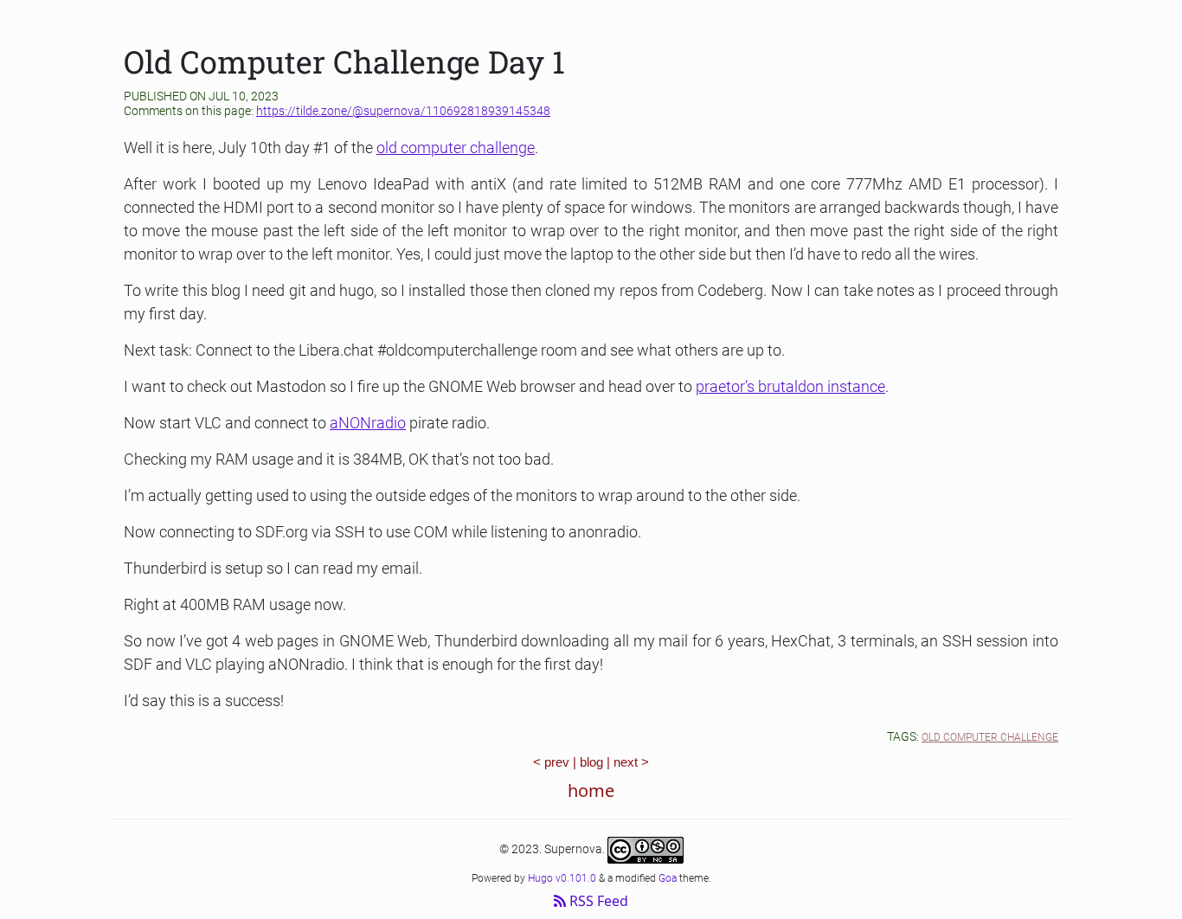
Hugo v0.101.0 (562, 878)
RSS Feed (597, 900)
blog (591, 762)
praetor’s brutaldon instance (790, 386)
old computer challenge (455, 147)
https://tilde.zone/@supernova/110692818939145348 (403, 111)
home (591, 790)
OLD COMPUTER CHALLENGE (990, 737)
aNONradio (368, 423)
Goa (667, 878)
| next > (628, 762)
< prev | (556, 762)
